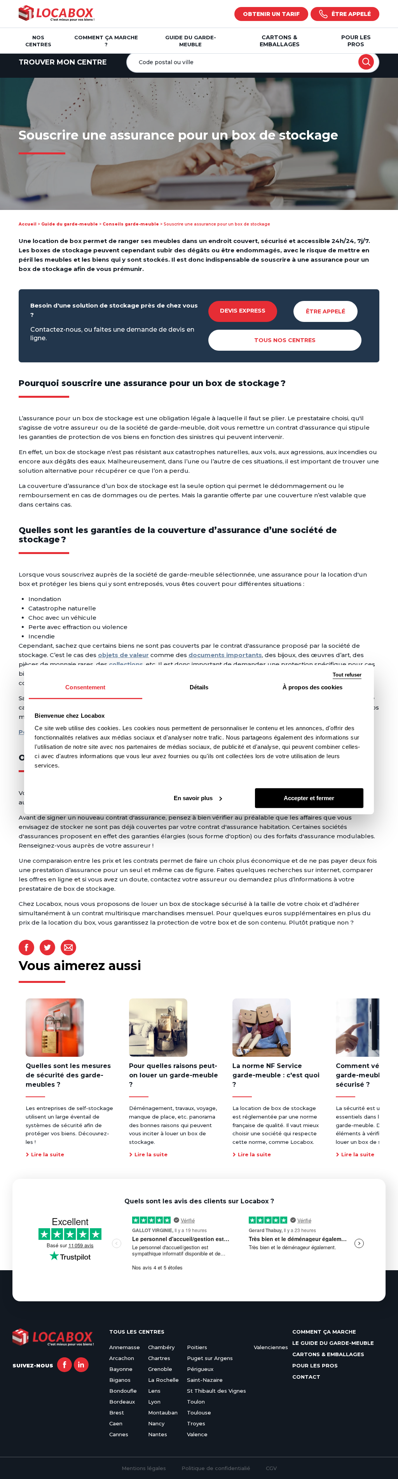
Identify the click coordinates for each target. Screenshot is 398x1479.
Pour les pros (356, 41)
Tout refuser (347, 675)
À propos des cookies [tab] (312, 687)
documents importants (225, 655)
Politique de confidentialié (216, 1468)
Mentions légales (144, 1468)
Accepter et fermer (309, 798)
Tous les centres (136, 1332)
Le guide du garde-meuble (333, 1343)
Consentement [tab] (85, 687)
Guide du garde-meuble (69, 224)
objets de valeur (123, 655)
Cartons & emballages (280, 41)
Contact (306, 1377)
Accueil (28, 224)
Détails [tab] (199, 687)
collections (126, 664)
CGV (271, 1468)
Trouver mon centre (63, 62)
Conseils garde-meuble (131, 224)
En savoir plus (193, 798)
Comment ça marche (324, 1332)
